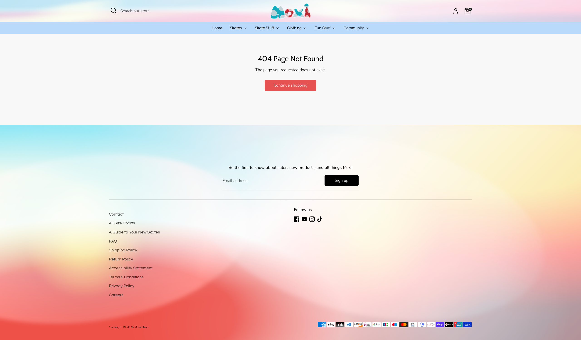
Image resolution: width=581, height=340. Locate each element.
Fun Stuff (323, 28)
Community (354, 28)
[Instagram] (312, 219)
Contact (116, 214)
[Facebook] (296, 219)
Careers (116, 295)
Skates (236, 28)
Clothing (295, 28)
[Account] (455, 11)
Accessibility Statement (131, 268)
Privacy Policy (121, 286)
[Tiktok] (320, 219)
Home (217, 28)
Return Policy (121, 259)
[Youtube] (304, 219)
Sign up (341, 180)
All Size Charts (122, 223)
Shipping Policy (123, 250)
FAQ (113, 241)
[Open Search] (113, 10)
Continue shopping (290, 85)
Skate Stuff (265, 28)
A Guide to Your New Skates (134, 232)
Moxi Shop (141, 327)
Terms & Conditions (126, 277)
